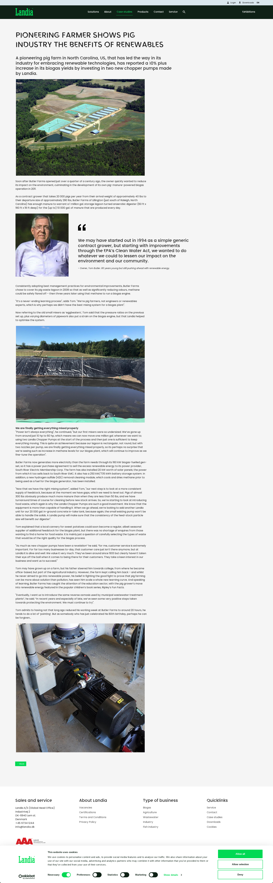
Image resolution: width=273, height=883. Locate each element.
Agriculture (150, 812)
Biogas (147, 807)
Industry (148, 822)
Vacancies (85, 807)
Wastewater (150, 817)
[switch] (97, 874)
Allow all (240, 854)
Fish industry (150, 827)
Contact (212, 812)
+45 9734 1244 (24, 823)
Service (211, 807)
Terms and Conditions (92, 817)
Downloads (214, 822)
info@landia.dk (25, 827)
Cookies (212, 827)
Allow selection (240, 864)
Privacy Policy (87, 822)
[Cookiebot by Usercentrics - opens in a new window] (27, 876)
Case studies (214, 817)
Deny (240, 874)
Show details (171, 875)
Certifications (87, 812)
